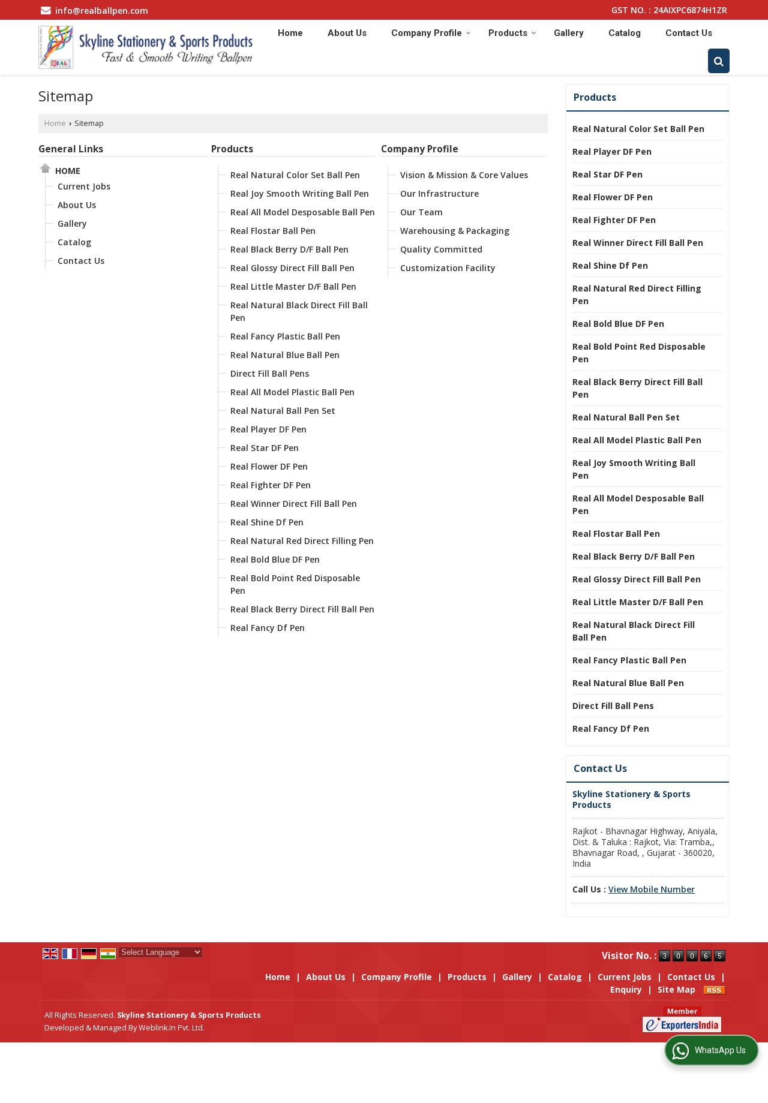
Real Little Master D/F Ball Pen (293, 286)
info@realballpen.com (101, 10)
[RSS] (714, 989)
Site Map (676, 989)
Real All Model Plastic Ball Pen (292, 392)
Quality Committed (441, 249)
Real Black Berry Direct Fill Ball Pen (302, 609)
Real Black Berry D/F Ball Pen (289, 249)
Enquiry (626, 989)
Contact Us (688, 33)
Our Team (421, 212)
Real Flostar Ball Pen (273, 230)
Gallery (569, 33)
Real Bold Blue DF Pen (275, 559)
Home (290, 33)
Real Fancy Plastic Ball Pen (285, 336)
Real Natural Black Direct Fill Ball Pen (299, 311)
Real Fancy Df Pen (267, 627)
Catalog (624, 33)
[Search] (719, 61)
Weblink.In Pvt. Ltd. (172, 1028)
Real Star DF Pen (264, 447)
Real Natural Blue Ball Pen (285, 354)
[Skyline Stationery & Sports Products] (146, 47)
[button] (651, 889)
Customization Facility (448, 268)
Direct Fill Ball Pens (269, 373)
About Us (347, 33)
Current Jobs (84, 186)
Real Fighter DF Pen (270, 485)
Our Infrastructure (439, 193)
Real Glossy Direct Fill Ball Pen (292, 268)
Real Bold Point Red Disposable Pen (295, 584)
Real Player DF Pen (268, 429)
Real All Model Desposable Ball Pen (302, 212)
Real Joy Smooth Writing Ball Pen (299, 193)
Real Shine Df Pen (267, 522)
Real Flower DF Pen (269, 466)
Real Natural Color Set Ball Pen (295, 175)
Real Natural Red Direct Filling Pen (302, 540)
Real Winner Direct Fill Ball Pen (293, 503)
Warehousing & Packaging (454, 230)
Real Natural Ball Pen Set (282, 410)
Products (507, 33)
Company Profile (426, 33)
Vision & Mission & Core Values (464, 175)
